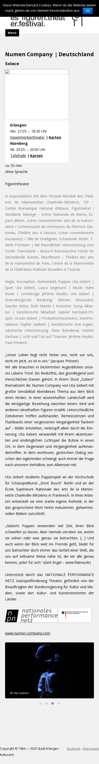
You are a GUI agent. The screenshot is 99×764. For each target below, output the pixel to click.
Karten (55, 137)
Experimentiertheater (27, 137)
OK (88, 11)
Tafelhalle (18, 155)
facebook (73, 748)
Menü (12, 33)
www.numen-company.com (27, 633)
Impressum (91, 748)
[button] (40, 703)
